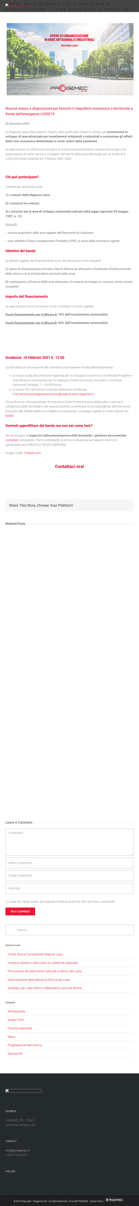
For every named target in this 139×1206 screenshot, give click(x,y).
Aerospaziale (16, 1011)
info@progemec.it (17, 1150)
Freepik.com (32, 453)
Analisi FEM (16, 1020)
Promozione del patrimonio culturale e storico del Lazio (45, 971)
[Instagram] (77, 1180)
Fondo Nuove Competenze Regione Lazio (35, 954)
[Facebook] (67, 1180)
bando (9, 415)
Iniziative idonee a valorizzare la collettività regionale (43, 963)
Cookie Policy (96, 1201)
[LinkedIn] (63, 1180)
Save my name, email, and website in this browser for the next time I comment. (62, 901)
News (11, 1037)
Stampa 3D (15, 1053)
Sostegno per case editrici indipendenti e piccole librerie (45, 988)
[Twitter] (72, 1180)
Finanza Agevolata (20, 1028)
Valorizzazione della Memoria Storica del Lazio (39, 979)
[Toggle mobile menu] (132, 5)
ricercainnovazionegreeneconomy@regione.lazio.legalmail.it (53, 394)
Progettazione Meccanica (25, 1045)
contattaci (12, 440)
